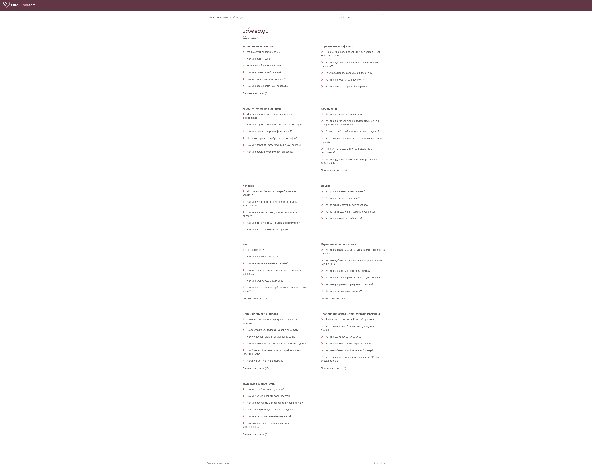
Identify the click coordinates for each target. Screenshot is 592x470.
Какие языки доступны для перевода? (347, 205)
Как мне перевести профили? (343, 198)
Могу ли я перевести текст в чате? (345, 191)
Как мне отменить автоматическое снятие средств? (276, 343)
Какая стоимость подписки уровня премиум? (272, 330)
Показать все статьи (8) (255, 298)
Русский (378, 463)
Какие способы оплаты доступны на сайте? (272, 336)
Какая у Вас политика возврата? (265, 360)
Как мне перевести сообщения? (344, 114)
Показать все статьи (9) (255, 93)
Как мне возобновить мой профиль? (267, 86)
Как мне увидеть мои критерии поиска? (348, 270)
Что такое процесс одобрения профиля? (349, 73)
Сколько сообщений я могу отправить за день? (352, 131)
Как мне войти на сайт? (260, 58)
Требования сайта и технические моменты (350, 313)
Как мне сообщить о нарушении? (266, 389)
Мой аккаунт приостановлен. (263, 52)
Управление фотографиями (261, 108)
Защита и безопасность (258, 383)
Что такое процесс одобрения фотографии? (272, 138)
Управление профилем (337, 46)
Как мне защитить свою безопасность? (269, 416)
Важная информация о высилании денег (270, 409)
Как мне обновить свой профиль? (345, 79)
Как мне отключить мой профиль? (266, 79)
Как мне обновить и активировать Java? (348, 343)
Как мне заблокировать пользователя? (269, 396)
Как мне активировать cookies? (343, 336)
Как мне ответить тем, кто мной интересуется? (273, 222)
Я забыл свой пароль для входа (265, 65)
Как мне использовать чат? (262, 256)
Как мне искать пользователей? (344, 291)
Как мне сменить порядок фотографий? (269, 131)
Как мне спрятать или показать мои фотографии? (275, 124)
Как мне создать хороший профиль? (346, 86)
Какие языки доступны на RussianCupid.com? (352, 211)
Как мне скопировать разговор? (265, 280)
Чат (244, 244)
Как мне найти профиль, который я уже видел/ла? (354, 277)
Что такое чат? (255, 250)
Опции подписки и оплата (260, 313)
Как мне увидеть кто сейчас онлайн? (267, 263)
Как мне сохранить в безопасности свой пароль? (275, 402)
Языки (325, 185)
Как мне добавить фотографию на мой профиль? (275, 145)
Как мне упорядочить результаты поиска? (349, 284)
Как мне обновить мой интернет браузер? (349, 350)
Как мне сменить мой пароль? (264, 72)
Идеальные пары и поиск (338, 244)
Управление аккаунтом (258, 46)
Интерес (248, 185)
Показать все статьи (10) (334, 170)
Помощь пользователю (217, 17)
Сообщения (329, 108)
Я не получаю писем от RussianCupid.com (350, 319)
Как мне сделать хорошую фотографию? (270, 151)
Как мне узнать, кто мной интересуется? (270, 229)
